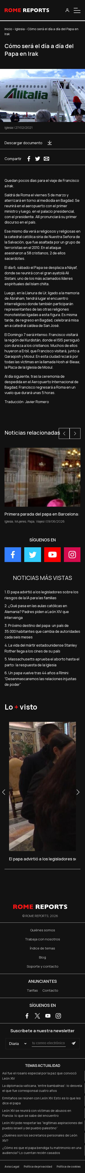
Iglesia (20, 29)
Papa (31, 521)
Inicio (8, 29)
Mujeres (20, 521)
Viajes (40, 521)
